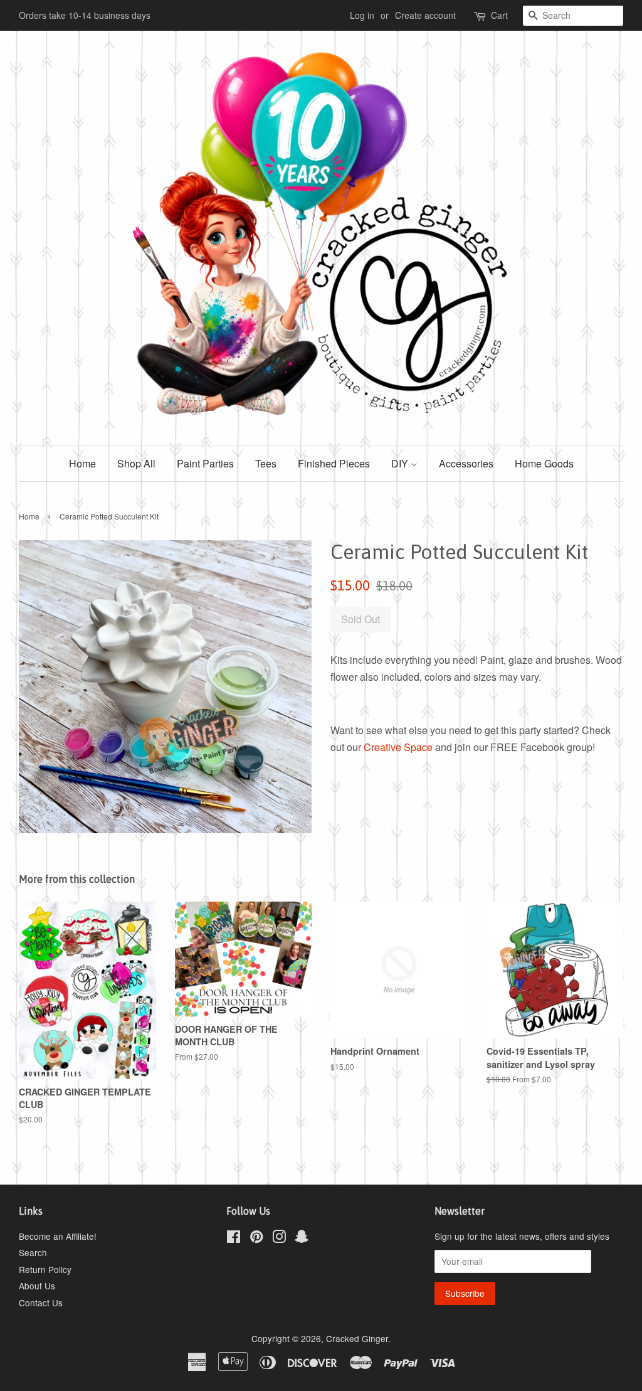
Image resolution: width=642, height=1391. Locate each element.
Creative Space (398, 747)
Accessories (466, 463)
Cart (499, 15)
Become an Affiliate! (58, 1236)
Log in (362, 15)
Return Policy (45, 1269)
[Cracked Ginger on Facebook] (233, 1238)
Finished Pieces (334, 463)
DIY (401, 463)
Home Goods (544, 463)
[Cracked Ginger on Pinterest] (256, 1238)
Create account (425, 15)
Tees (265, 463)
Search (33, 1252)
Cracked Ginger (357, 1338)
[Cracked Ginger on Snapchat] (301, 1238)
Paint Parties (205, 463)
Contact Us (41, 1302)
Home (82, 463)
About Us (37, 1285)
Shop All (136, 463)
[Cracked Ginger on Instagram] (279, 1238)
